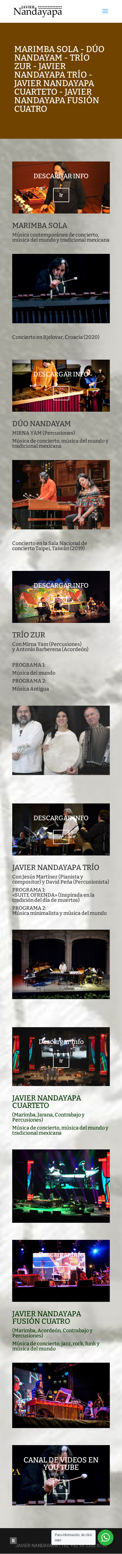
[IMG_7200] (61, 528)
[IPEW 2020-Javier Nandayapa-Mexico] (61, 321)
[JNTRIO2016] (61, 997)
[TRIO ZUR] (61, 773)
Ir (61, 195)
